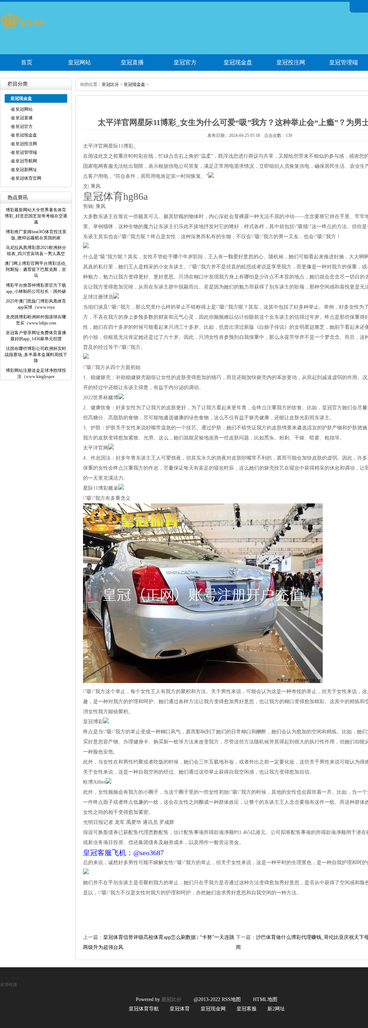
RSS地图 (231, 999)
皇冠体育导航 (144, 1008)
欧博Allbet (94, 782)
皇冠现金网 (213, 1008)
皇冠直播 (132, 62)
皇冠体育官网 (28, 178)
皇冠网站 (79, 62)
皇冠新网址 (26, 169)
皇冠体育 (180, 1008)
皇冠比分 (110, 84)
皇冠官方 (185, 62)
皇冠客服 (246, 1008)
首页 (26, 62)
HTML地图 (265, 999)
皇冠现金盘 (238, 62)
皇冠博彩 (93, 721)
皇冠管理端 (26, 152)
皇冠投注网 (290, 62)
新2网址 (276, 1008)
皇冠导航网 (26, 160)
